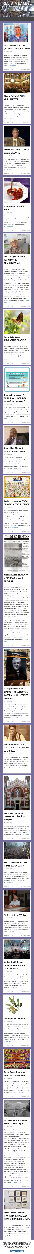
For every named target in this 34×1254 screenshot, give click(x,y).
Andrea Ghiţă (9, 51)
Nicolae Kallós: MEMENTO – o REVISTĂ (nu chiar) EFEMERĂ (16, 577)
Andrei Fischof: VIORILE (15, 914)
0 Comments (25, 69)
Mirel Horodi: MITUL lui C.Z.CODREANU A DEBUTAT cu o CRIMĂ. (16, 747)
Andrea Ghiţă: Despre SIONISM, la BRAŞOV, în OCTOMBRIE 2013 (15, 965)
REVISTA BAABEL (17, 3)
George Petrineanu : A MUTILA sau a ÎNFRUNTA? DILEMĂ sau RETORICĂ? (15, 398)
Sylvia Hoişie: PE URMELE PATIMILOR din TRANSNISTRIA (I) (16, 259)
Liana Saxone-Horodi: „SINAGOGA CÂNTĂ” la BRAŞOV (14, 816)
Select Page (17, 19)
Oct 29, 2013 (8, 721)
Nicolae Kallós (9, 584)
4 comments (25, 1045)
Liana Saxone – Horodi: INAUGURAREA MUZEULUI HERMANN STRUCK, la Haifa (17, 1215)
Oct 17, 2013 (8, 1096)
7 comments (25, 306)
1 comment (26, 122)
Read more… (13, 65)
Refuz (13, 1251)
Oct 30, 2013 (8, 69)
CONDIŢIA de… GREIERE (15, 1018)
